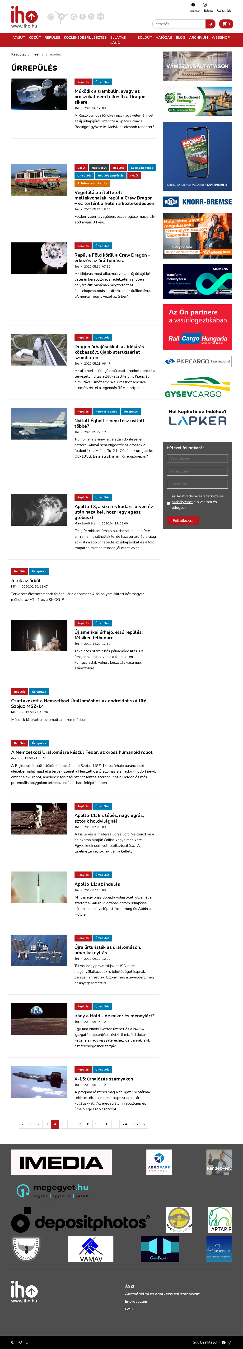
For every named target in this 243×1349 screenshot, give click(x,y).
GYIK (129, 1309)
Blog (180, 37)
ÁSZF (130, 1286)
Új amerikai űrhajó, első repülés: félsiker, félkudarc (109, 635)
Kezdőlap (19, 54)
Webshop (221, 37)
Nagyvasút (99, 168)
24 (124, 1124)
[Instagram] (203, 4)
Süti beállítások (206, 1342)
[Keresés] (210, 23)
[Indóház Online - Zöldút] (91, 16)
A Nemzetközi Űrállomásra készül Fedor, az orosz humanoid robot (82, 752)
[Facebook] (192, 4)
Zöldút (144, 37)
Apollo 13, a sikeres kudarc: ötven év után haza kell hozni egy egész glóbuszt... (114, 512)
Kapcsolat (194, 11)
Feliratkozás (183, 520)
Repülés (52, 37)
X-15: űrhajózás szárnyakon (104, 1079)
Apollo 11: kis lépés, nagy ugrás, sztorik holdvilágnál (109, 818)
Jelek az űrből (26, 581)
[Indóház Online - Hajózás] (100, 16)
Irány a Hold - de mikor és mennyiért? (115, 1016)
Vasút (19, 37)
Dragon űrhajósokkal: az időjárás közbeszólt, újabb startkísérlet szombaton (109, 352)
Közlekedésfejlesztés (85, 37)
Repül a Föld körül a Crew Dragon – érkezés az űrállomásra (112, 258)
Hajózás (164, 37)
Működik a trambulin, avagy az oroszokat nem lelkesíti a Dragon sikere (110, 96)
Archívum (198, 37)
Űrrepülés (102, 82)
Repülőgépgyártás (111, 175)
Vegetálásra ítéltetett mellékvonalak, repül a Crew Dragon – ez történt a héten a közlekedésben (114, 198)
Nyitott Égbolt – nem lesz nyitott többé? (110, 423)
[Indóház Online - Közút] (73, 16)
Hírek (36, 54)
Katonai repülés (106, 411)
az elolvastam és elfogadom (198, 502)
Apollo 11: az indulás (97, 884)
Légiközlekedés (142, 168)
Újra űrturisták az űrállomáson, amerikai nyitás (108, 950)
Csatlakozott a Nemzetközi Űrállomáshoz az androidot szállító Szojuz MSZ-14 (78, 703)
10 (106, 1124)
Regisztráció (224, 11)
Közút (35, 37)
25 (135, 1124)
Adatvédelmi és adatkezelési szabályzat (162, 1294)
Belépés (208, 11)
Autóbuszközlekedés (92, 183)
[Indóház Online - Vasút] (50, 16)
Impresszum (136, 1301)
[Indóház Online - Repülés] (62, 16)
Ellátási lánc (118, 40)
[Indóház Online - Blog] (82, 16)
